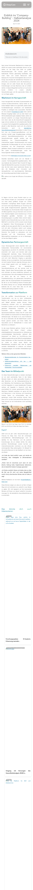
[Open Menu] (24, 4)
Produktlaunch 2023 (17, 112)
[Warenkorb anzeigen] (28, 5)
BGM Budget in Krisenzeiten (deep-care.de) (21, 155)
